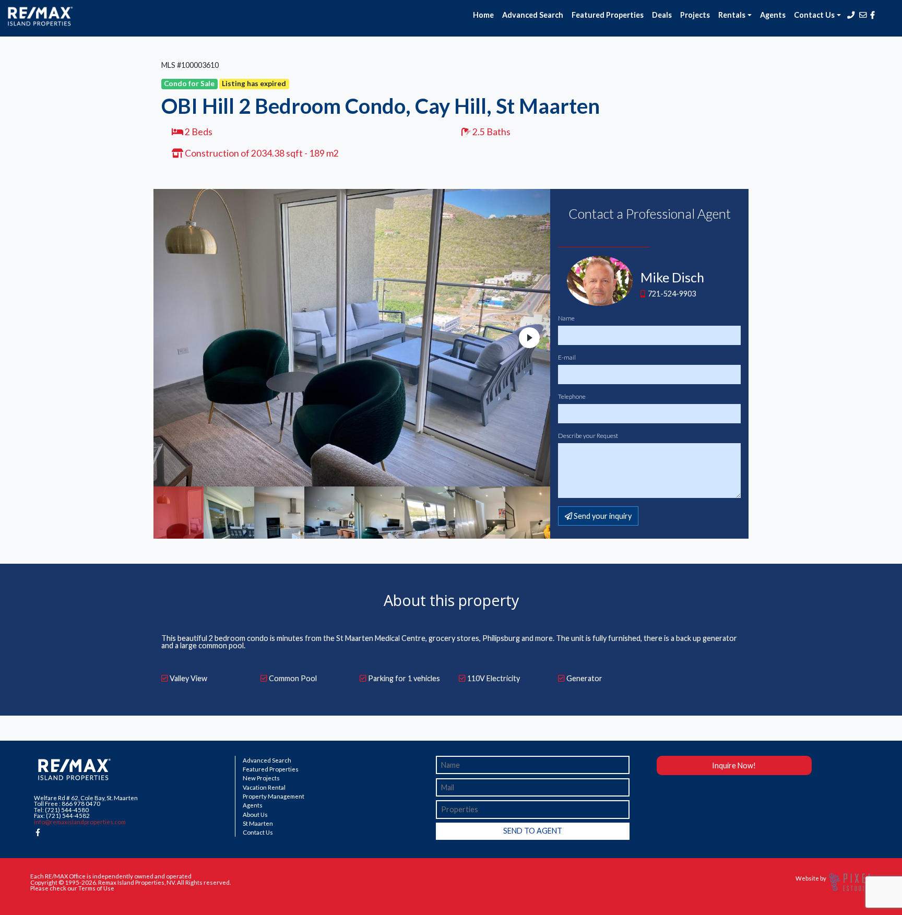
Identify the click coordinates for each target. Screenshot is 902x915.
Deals (662, 14)
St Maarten (258, 824)
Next (529, 337)
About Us (255, 815)
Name (566, 318)
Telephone (572, 397)
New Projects (261, 778)
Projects (695, 14)
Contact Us (258, 832)
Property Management (273, 796)
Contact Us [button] (814, 14)
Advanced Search (532, 14)
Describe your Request (588, 436)
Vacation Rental (264, 788)
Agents (773, 14)
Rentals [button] (731, 14)
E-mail (567, 357)
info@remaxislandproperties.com (80, 821)
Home (483, 14)
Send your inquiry (602, 516)
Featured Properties (608, 14)
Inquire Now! (734, 765)
